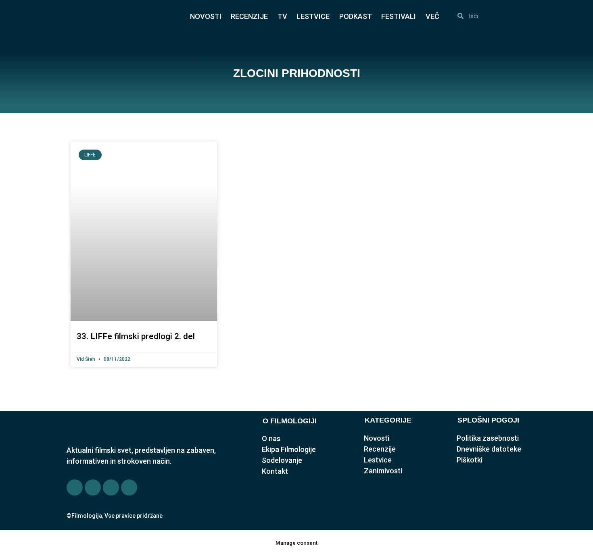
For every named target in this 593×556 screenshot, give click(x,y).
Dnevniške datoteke (489, 449)
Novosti (376, 438)
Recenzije (380, 449)
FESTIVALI (398, 16)
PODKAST (355, 16)
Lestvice (378, 460)
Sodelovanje (282, 460)
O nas (271, 438)
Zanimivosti (383, 470)
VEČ (432, 16)
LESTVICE (313, 16)
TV (282, 16)
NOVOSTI (205, 16)
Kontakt (275, 471)
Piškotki (469, 460)
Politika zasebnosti (488, 438)
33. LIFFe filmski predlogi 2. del (136, 336)
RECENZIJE (249, 16)
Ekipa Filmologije (289, 449)
